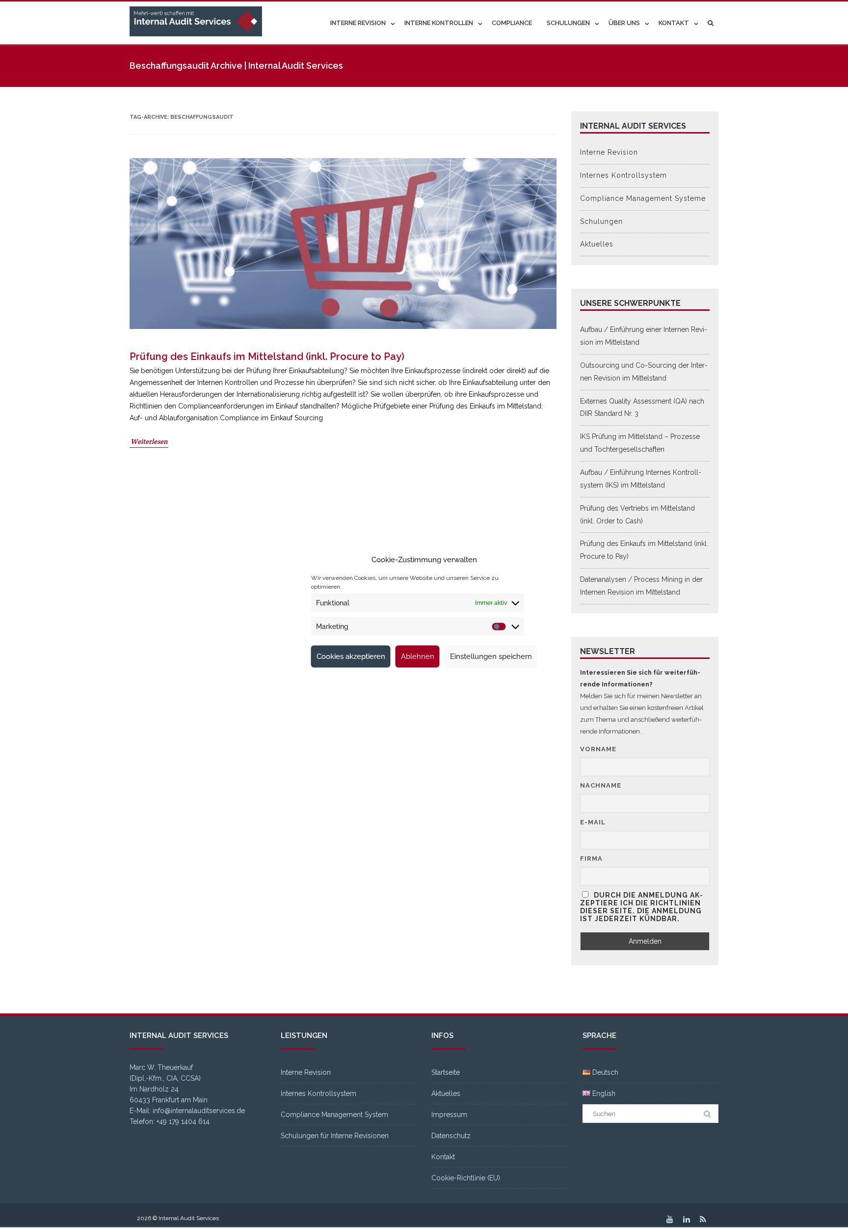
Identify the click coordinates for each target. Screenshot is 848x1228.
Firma (591, 858)
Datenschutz (451, 1136)
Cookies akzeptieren (351, 656)
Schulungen (568, 23)
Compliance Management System (334, 1115)
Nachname (600, 785)
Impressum (449, 1115)
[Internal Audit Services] (198, 21)
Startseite (445, 1072)
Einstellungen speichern (491, 656)
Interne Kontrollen (438, 23)
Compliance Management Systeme (643, 198)
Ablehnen (417, 656)
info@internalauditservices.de (199, 1111)
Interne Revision (358, 23)
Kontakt (674, 23)
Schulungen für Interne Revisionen (335, 1136)
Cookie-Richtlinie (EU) (465, 1178)
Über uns (624, 23)
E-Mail (593, 822)
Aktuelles (596, 244)
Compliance (512, 23)
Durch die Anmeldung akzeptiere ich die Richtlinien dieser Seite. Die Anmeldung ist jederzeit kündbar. (641, 907)
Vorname (598, 749)
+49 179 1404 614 (183, 1121)
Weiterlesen (149, 441)
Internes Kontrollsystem (623, 175)
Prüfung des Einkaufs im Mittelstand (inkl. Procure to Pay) (267, 356)
